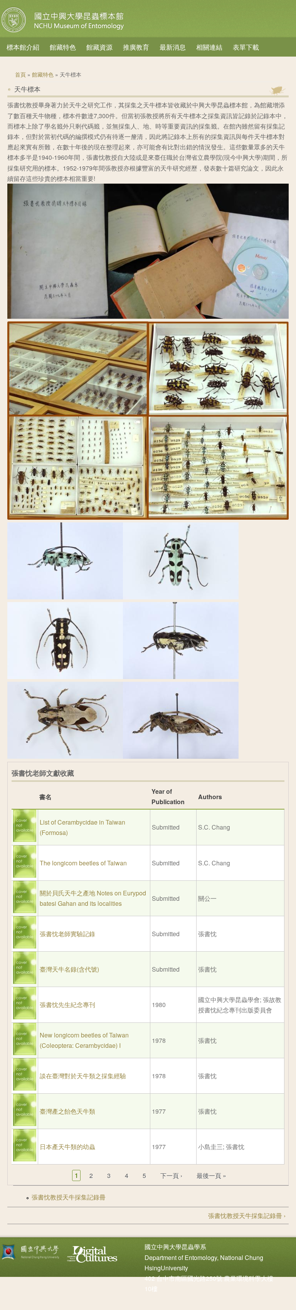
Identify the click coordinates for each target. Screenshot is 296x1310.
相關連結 (209, 47)
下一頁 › (171, 1175)
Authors (210, 796)
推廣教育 (136, 47)
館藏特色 (63, 47)
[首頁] (63, 32)
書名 (45, 796)
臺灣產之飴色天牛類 (67, 1111)
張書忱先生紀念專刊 (67, 1004)
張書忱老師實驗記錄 (67, 933)
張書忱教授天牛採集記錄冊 (69, 1197)
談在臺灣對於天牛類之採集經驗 (83, 1075)
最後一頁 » (211, 1175)
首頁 (20, 74)
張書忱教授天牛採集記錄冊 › (247, 1215)
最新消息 (173, 47)
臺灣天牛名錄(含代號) (69, 969)
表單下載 (246, 47)
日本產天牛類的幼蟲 (67, 1146)
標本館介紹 (23, 47)
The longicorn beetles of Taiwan (83, 862)
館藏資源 (99, 47)
